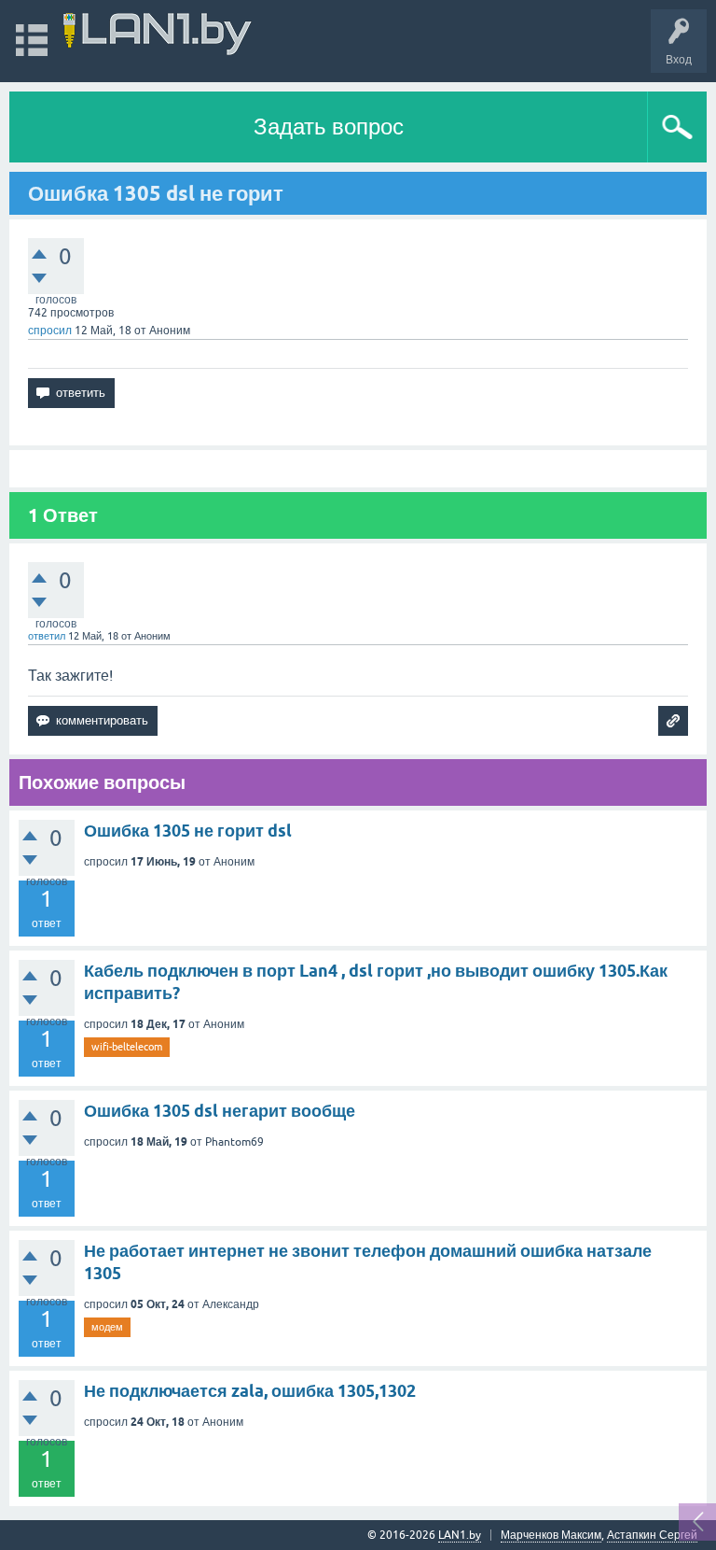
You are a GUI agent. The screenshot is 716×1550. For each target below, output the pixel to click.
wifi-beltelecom (126, 1046)
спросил (50, 330)
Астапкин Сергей (652, 1535)
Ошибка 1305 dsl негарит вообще (219, 1110)
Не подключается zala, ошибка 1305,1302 (250, 1391)
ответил (46, 635)
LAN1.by (459, 1535)
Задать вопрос (329, 126)
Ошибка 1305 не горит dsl (188, 830)
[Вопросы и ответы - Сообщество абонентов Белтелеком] (157, 32)
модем (107, 1326)
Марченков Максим (551, 1535)
